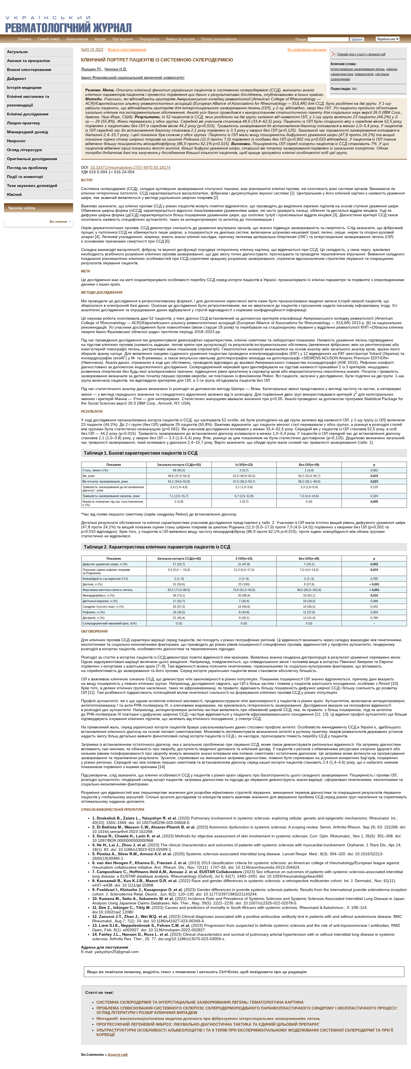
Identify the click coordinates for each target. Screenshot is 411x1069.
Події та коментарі (25, 176)
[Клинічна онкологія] (68, 31)
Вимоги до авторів (180, 39)
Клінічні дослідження (27, 114)
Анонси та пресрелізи (28, 60)
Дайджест (16, 78)
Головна (24, 39)
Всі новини (58, 221)
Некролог (16, 141)
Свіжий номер (49, 39)
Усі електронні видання (307, 49)
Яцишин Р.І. (91, 69)
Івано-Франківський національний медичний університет (133, 77)
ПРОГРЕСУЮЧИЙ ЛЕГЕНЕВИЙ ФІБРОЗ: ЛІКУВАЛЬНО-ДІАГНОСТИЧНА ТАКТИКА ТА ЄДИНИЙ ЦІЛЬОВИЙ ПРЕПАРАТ (207, 1024)
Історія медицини (24, 87)
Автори (100, 39)
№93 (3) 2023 (92, 49)
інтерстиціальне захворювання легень (358, 69)
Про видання (122, 39)
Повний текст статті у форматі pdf (361, 54)
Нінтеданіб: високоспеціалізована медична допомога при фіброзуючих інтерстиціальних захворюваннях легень (208, 1018)
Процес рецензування (219, 39)
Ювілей (14, 194)
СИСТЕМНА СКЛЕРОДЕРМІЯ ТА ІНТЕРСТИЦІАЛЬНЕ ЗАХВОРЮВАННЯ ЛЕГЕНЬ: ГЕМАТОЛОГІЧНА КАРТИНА (200, 1002)
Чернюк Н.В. (115, 69)
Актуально (17, 51)
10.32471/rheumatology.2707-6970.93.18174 (130, 167)
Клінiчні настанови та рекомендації (28, 100)
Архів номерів (77, 39)
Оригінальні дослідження (32, 158)
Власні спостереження (29, 69)
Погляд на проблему (27, 167)
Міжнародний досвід (27, 132)
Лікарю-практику (23, 123)
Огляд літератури (24, 150)
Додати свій (117, 1055)
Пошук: (301, 39)
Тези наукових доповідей (32, 185)
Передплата (149, 39)
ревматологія (364, 74)
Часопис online (21, 208)
